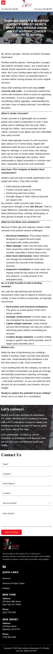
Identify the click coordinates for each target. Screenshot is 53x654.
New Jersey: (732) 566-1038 (43, 9)
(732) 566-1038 (9, 637)
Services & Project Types (13, 583)
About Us (6, 578)
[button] (3, 2)
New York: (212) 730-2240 (9, 9)
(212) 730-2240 (9, 612)
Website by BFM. (30, 651)
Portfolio (6, 588)
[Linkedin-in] (4, 566)
